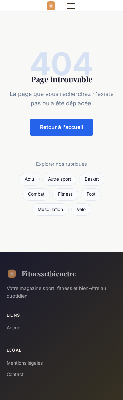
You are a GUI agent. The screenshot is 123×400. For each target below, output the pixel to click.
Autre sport (59, 179)
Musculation (50, 209)
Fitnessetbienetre (49, 273)
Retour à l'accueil (61, 127)
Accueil (14, 327)
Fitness (65, 194)
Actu (29, 179)
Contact (15, 374)
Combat (36, 194)
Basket (92, 179)
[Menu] (71, 6)
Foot (91, 194)
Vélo (81, 209)
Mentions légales (25, 363)
